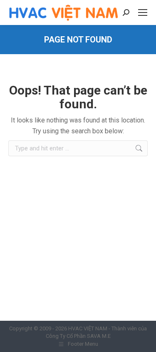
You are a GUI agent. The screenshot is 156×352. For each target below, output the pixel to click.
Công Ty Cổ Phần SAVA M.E (78, 336)
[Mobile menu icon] (143, 12)
